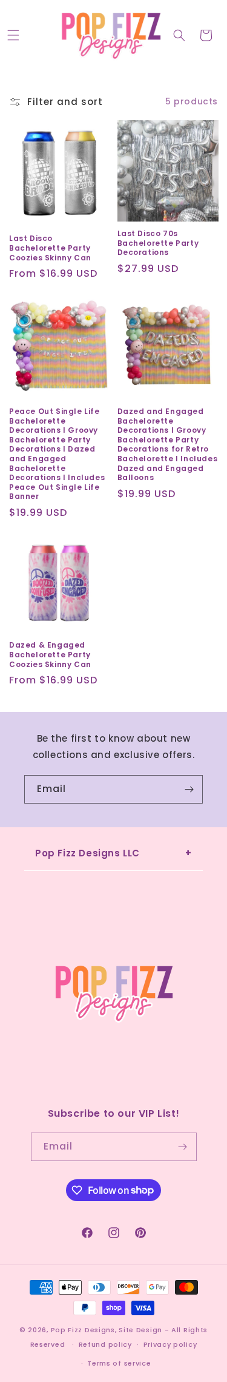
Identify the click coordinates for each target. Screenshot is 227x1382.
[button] (13, 35)
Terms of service (119, 1363)
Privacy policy (170, 1344)
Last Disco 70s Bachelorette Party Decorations (158, 243)
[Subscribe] (189, 789)
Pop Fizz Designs (83, 1330)
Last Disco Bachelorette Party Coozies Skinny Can (50, 248)
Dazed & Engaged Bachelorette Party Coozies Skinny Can (50, 654)
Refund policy (105, 1344)
